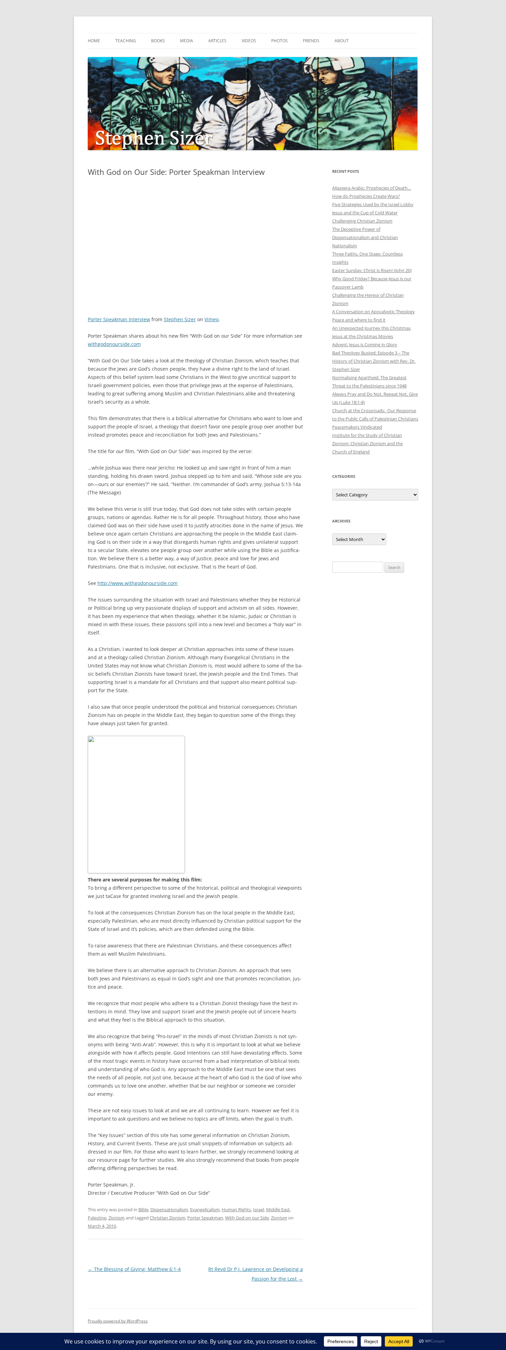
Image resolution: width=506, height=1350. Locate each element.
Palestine (97, 1218)
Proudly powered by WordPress (118, 1321)
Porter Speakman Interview (119, 319)
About (342, 41)
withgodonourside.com (114, 344)
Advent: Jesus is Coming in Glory (364, 344)
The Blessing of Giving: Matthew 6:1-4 (134, 1269)
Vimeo (211, 319)
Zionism (116, 1218)
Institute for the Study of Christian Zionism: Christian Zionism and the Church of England (367, 443)
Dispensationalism (169, 1209)
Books (158, 41)
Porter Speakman (205, 1218)
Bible (143, 1209)
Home (94, 41)
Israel (258, 1209)
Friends (311, 41)
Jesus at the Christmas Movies (362, 336)
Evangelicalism (205, 1209)
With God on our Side (247, 1218)
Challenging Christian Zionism (362, 221)
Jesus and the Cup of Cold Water (365, 213)
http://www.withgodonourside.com (137, 583)
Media (186, 41)
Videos (249, 41)
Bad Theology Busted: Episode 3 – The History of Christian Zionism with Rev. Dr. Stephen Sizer (373, 361)
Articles (217, 41)
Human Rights (236, 1209)
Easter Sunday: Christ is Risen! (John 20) (372, 270)
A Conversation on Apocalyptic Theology (373, 311)
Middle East (278, 1209)
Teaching (125, 41)
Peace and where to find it (359, 320)
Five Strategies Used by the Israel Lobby (372, 204)
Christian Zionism (167, 1218)
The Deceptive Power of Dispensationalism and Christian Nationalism (365, 237)
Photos (279, 41)
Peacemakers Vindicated (357, 427)
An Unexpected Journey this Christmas (371, 328)
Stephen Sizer (180, 319)
